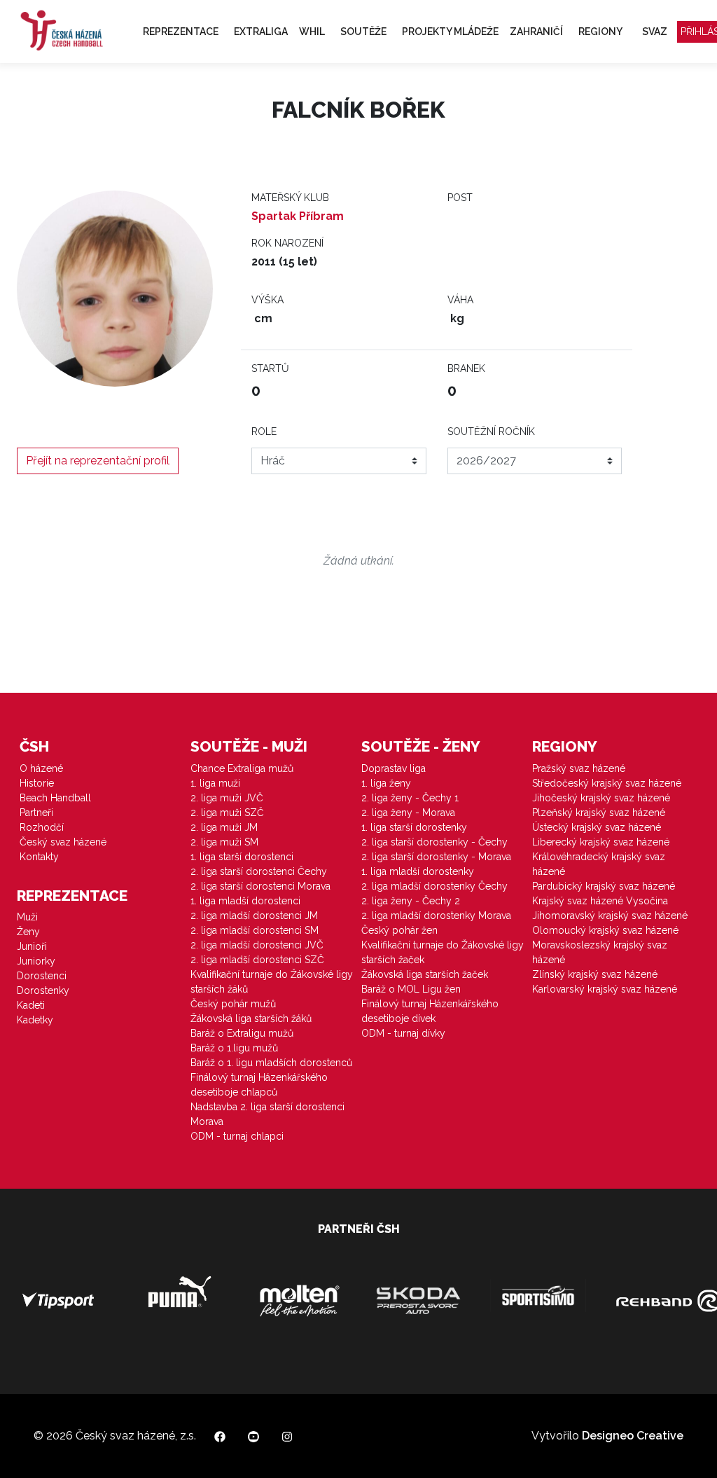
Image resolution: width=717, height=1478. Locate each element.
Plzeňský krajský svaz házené (598, 812)
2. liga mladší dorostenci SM (254, 930)
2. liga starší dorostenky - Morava (436, 856)
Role (264, 431)
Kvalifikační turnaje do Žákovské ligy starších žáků (271, 982)
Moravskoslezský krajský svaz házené (599, 952)
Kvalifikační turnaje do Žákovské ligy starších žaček (442, 952)
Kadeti (31, 1005)
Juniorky (36, 961)
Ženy (28, 931)
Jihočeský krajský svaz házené (601, 797)
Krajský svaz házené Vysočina (600, 900)
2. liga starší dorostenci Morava (260, 886)
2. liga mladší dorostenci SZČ (257, 959)
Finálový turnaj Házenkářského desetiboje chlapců (259, 1085)
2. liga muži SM (224, 842)
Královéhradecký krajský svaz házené (598, 864)
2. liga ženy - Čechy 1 (410, 797)
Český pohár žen (399, 930)
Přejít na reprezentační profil (97, 460)
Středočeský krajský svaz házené (606, 783)
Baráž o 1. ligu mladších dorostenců (271, 1062)
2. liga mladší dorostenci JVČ (256, 945)
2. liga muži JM (224, 827)
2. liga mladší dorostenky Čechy (434, 886)
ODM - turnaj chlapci (237, 1136)
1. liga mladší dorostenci (245, 900)
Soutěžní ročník (491, 431)
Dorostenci (42, 975)
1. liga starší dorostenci (241, 856)
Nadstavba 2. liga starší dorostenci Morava (267, 1114)
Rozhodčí (42, 827)
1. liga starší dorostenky (414, 827)
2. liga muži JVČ (226, 797)
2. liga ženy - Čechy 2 (410, 900)
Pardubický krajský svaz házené (603, 886)
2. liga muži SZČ (227, 812)
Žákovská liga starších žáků (251, 1018)
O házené (41, 768)
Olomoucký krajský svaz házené (605, 930)
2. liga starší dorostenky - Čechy (434, 842)
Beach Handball (55, 797)
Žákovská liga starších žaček (424, 974)
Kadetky (35, 1019)
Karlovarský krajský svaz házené (604, 989)
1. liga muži (215, 783)
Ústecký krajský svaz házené (596, 827)
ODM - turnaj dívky (403, 1033)
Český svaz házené (63, 842)
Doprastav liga (393, 768)
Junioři (32, 946)
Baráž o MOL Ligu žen (411, 989)
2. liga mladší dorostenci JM (254, 915)
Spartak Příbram (297, 216)
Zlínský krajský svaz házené (594, 974)
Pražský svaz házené (578, 768)
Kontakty (39, 856)
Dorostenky (43, 990)
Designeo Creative (632, 1435)
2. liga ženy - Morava (408, 812)
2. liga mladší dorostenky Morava (436, 915)
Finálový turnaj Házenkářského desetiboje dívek (430, 1011)
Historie (37, 783)
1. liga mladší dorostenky (417, 871)
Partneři (36, 812)
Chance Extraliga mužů (241, 768)
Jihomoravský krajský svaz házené (610, 915)
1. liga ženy (386, 783)
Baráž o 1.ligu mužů (234, 1048)
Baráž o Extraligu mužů (241, 1033)
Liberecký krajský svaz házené (600, 842)
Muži (27, 917)
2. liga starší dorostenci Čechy (258, 871)
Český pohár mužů (233, 1003)
